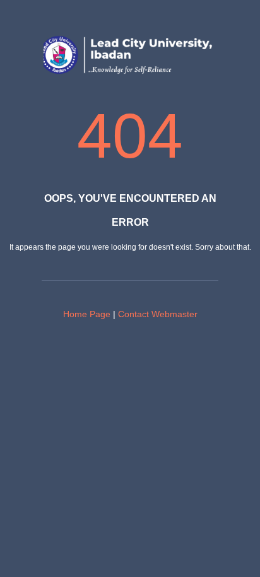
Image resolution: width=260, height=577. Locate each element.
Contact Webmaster (158, 314)
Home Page (86, 314)
